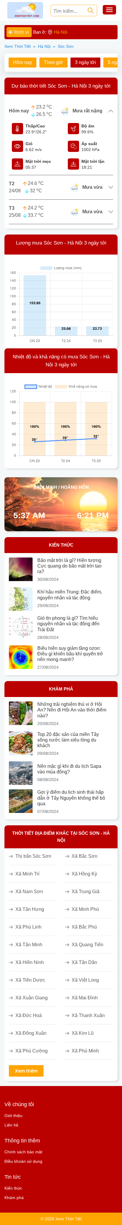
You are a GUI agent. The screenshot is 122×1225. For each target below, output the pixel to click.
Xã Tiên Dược (30, 980)
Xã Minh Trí (27, 873)
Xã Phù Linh (28, 926)
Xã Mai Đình (85, 997)
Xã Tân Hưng (29, 909)
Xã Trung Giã (85, 891)
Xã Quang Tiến (87, 944)
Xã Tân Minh (28, 944)
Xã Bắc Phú (84, 926)
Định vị (21, 32)
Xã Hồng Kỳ (84, 873)
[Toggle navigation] (110, 10)
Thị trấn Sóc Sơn (33, 856)
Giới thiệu (13, 1115)
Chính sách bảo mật (23, 1151)
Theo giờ (53, 62)
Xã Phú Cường (31, 1050)
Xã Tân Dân (84, 962)
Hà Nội (44, 46)
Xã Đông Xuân (30, 1033)
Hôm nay (22, 62)
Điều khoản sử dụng (23, 1161)
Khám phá (14, 1197)
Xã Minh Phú (85, 909)
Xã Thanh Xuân (88, 1015)
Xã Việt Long (85, 980)
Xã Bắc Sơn (84, 856)
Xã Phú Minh (85, 1050)
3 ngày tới (85, 62)
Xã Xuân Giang (31, 997)
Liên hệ (11, 1125)
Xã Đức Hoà (28, 1015)
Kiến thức (13, 1188)
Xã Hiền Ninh (29, 962)
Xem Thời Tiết (17, 46)
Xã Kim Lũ (83, 1033)
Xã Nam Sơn (29, 891)
